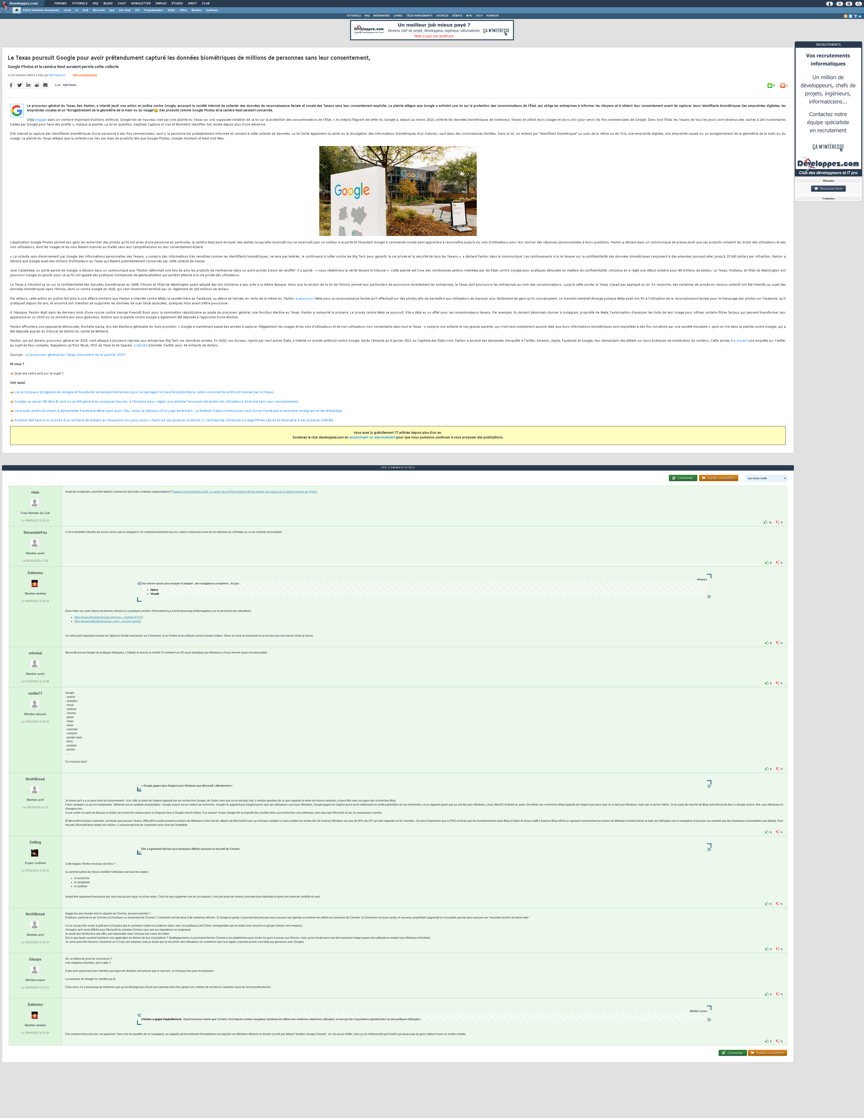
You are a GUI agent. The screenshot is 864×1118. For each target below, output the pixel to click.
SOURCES (442, 15)
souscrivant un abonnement (372, 438)
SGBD (171, 10)
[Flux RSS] (846, 16)
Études (177, 3)
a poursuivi (304, 299)
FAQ (95, 3)
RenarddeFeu (35, 532)
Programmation (153, 10)
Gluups (35, 959)
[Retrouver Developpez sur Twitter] (850, 16)
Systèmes (212, 10)
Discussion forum (830, 188)
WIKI (469, 15)
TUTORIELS (353, 15)
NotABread (35, 779)
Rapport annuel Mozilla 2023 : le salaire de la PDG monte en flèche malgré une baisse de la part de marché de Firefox (245, 491)
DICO (479, 15)
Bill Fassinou (57, 75)
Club (205, 3)
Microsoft (99, 10)
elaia (35, 492)
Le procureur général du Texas (50, 355)
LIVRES (398, 15)
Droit (192, 3)
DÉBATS (457, 15)
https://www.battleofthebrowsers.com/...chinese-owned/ (107, 621)
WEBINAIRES (381, 15)
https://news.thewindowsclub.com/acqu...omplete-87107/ (108, 617)
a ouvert (740, 341)
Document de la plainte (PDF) (101, 355)
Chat (121, 3)
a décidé (140, 345)
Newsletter (140, 3)
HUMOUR (492, 15)
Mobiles (196, 10)
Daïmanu (35, 573)
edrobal (35, 653)
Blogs (108, 3)
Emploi (160, 3)
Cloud (67, 10)
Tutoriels (79, 3)
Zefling (35, 842)
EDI (137, 10)
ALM (85, 10)
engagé (41, 120)
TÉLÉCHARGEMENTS (419, 15)
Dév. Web (125, 10)
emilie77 (35, 693)
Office (183, 10)
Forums (60, 3)
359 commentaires (85, 75)
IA (76, 10)
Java (111, 10)
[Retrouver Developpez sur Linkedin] (860, 16)
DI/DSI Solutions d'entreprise (41, 10)
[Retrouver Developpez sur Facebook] (855, 16)
